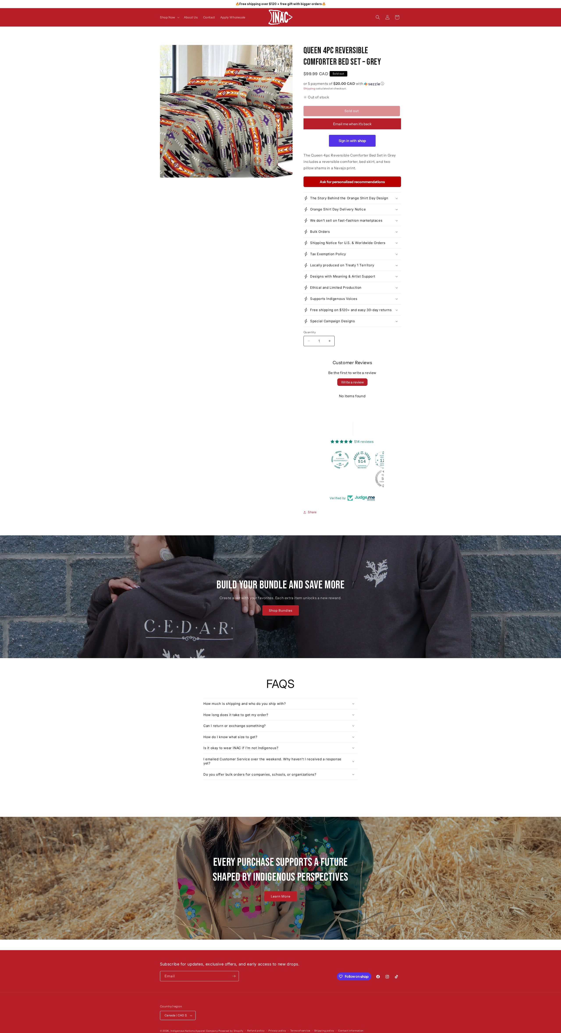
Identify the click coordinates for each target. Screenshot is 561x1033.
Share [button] (312, 512)
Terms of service (300, 1030)
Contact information (351, 1030)
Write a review (352, 382)
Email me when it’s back (352, 124)
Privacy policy (277, 1030)
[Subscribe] (234, 976)
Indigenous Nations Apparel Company (194, 1030)
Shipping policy (324, 1030)
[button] (169, 17)
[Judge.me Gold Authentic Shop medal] (363, 459)
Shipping (309, 88)
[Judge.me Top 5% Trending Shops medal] (342, 478)
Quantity (310, 332)
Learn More (280, 896)
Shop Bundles (280, 610)
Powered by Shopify (230, 1030)
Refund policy (256, 1030)
